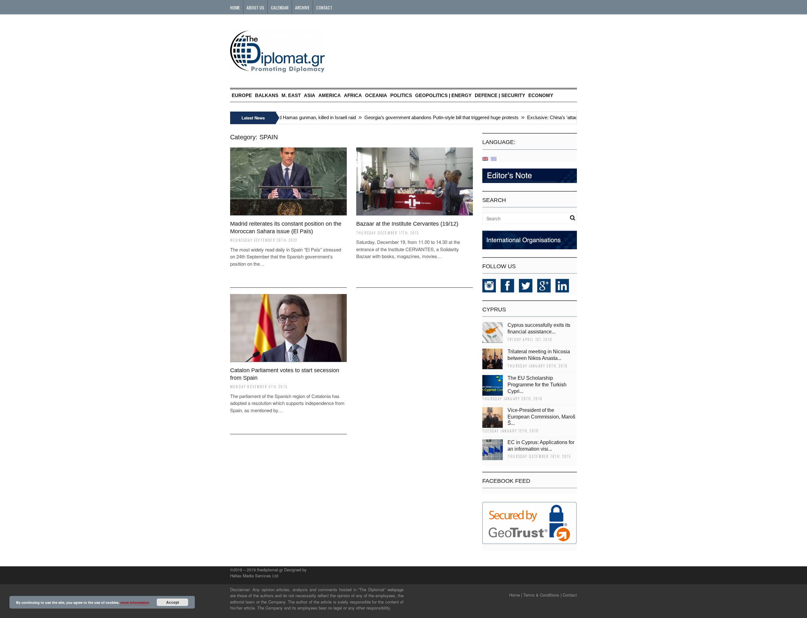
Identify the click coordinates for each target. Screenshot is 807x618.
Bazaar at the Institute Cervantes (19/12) (407, 224)
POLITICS (401, 95)
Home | (515, 595)
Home (235, 7)
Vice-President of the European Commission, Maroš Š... (541, 416)
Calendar (279, 7)
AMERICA (329, 95)
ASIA (309, 95)
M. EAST (291, 95)
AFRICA (353, 95)
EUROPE (242, 95)
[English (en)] (485, 158)
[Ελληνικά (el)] (493, 158)
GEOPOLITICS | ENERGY (443, 95)
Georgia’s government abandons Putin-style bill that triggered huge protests (432, 117)
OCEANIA (376, 95)
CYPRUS (494, 309)
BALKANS (266, 95)
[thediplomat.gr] (277, 69)
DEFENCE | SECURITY (500, 95)
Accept (172, 602)
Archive (302, 7)
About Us (255, 7)
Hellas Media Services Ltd (254, 576)
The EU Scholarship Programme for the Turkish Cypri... (537, 384)
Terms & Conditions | (542, 595)
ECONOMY (540, 95)
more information (134, 602)
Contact (324, 7)
